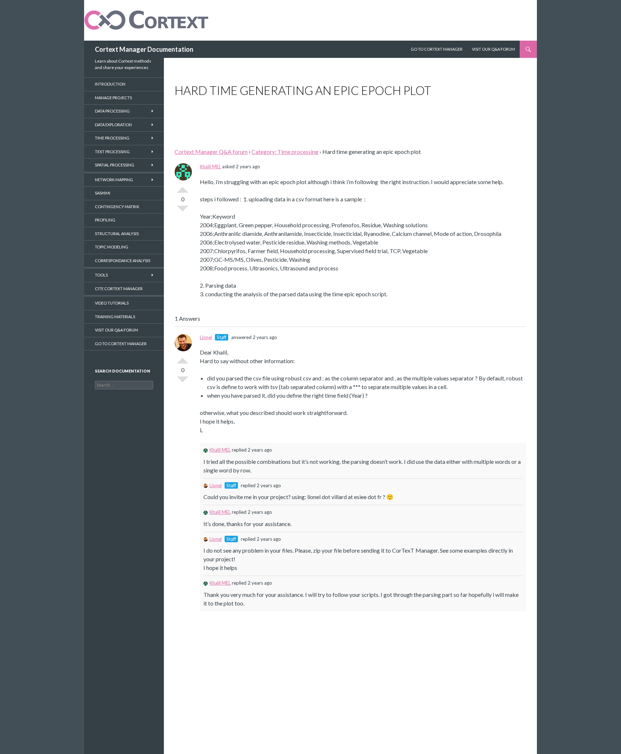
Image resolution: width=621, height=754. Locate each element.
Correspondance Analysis (122, 260)
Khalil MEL (210, 166)
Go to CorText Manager (121, 343)
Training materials (115, 316)
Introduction (110, 84)
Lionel (206, 337)
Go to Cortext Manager (437, 49)
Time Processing (112, 138)
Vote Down (182, 211)
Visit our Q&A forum (116, 330)
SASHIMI (102, 193)
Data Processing (112, 111)
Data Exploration (113, 124)
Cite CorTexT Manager (119, 288)
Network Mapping (114, 179)
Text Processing (112, 151)
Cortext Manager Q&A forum (211, 151)
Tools (101, 275)
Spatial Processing (114, 165)
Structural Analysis (117, 233)
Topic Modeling (111, 247)
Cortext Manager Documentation (144, 49)
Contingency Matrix (117, 206)
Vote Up (182, 187)
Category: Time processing (285, 151)
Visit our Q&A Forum (493, 49)
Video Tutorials (112, 303)
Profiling (105, 220)
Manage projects (113, 97)
